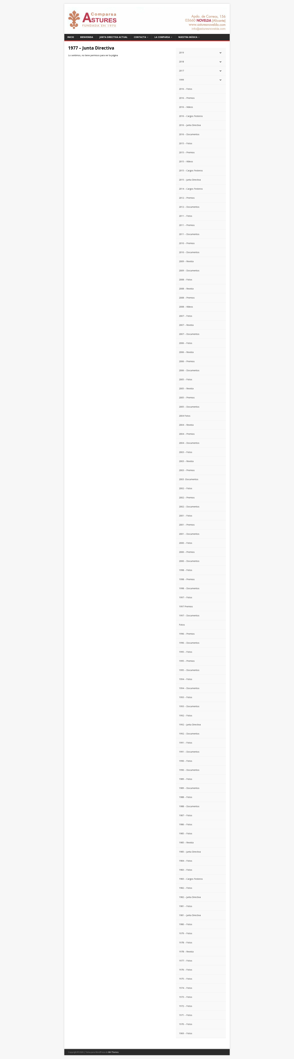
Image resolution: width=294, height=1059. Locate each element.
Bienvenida (86, 37)
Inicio (70, 37)
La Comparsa (162, 37)
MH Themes (113, 1052)
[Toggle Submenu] (220, 52)
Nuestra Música (187, 37)
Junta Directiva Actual (113, 37)
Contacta (140, 37)
